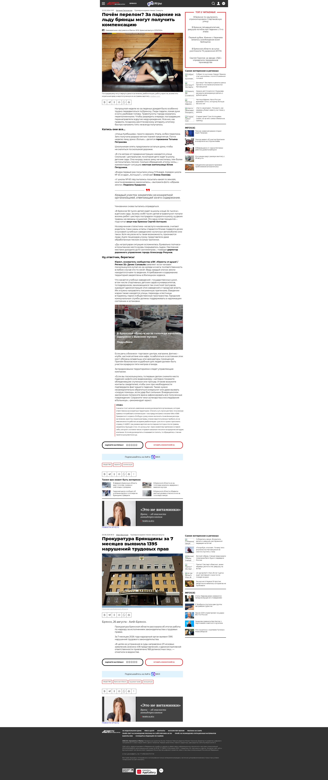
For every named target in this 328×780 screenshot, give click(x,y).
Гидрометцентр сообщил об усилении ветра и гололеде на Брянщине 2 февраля (125, 493)
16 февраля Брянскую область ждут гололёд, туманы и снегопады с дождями (125, 485)
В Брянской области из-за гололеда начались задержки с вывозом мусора (149, 335)
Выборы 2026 (127, 736)
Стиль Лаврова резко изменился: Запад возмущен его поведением (208, 597)
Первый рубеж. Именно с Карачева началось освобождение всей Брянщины (206, 39)
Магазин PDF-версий (176, 731)
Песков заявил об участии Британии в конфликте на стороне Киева (210, 140)
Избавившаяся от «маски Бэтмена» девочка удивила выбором (209, 149)
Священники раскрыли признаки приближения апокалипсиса (208, 166)
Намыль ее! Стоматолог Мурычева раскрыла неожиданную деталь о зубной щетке (210, 93)
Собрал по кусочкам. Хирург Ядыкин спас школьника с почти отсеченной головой (211, 76)
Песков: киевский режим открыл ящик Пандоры (208, 132)
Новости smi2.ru (110, 527)
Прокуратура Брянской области (115, 609)
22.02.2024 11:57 (108, 10)
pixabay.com (155, 96)
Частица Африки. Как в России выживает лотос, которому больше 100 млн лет (210, 102)
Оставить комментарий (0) (164, 445)
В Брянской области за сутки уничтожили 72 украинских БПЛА (206, 50)
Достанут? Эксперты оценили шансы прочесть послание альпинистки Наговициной (211, 85)
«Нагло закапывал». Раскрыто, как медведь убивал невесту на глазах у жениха (210, 110)
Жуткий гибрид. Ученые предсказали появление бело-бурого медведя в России (211, 558)
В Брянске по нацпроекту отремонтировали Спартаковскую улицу (205, 19)
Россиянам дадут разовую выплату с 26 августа (210, 157)
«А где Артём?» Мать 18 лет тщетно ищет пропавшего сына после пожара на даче (210, 575)
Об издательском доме (131, 731)
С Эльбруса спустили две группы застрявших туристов (208, 605)
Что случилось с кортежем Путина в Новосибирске (209, 631)
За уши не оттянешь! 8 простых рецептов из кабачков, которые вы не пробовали (211, 583)
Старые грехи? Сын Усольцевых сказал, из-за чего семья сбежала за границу (210, 118)
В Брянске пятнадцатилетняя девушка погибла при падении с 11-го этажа (205, 29)
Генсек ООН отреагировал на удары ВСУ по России (209, 614)
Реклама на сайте (194, 731)
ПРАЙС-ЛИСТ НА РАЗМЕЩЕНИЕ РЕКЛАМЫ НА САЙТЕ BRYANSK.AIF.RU (147, 733)
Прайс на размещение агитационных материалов (195, 733)
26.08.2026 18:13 (108, 535)
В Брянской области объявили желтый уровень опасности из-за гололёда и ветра (166, 493)
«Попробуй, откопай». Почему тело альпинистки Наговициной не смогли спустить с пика (210, 550)
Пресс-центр (149, 731)
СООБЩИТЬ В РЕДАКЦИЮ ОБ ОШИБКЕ (149, 736)
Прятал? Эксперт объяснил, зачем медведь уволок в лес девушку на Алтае (209, 567)
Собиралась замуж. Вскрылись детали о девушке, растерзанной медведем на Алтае (209, 541)
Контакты (161, 731)
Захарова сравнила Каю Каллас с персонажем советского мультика (209, 622)
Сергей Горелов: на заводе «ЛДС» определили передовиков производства (206, 60)
